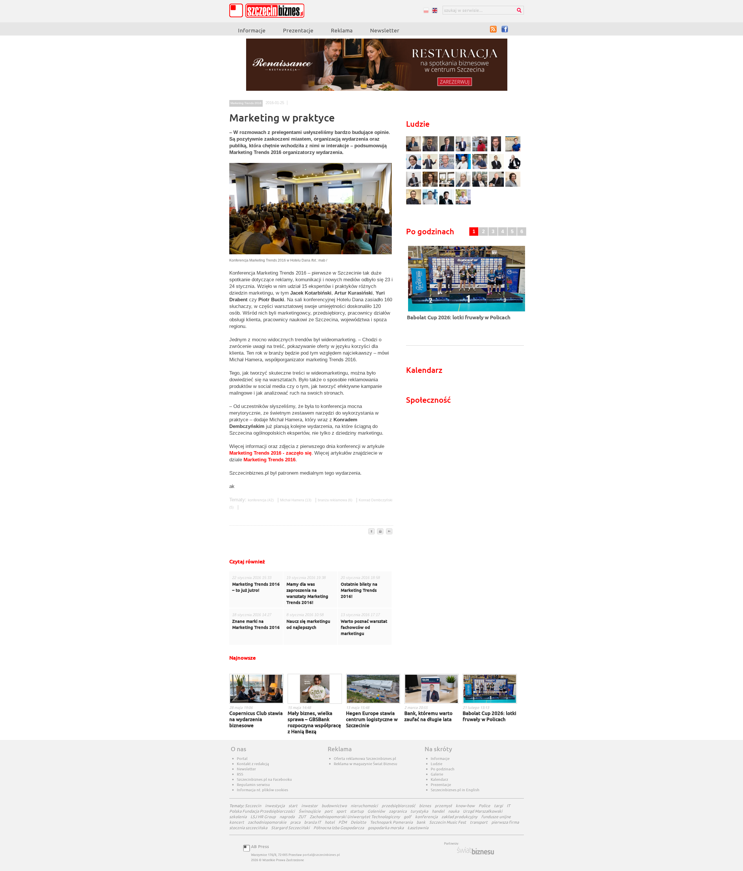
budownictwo (334, 805)
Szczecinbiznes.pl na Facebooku (264, 779)
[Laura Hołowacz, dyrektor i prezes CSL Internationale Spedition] (512, 186)
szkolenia (238, 816)
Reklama (342, 30)
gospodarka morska (386, 827)
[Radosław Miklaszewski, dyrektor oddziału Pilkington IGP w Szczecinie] (414, 203)
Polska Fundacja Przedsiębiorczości (262, 811)
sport (341, 811)
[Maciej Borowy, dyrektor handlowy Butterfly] (497, 150)
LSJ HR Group (263, 816)
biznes (425, 805)
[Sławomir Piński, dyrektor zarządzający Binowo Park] (463, 203)
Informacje (252, 30)
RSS (493, 29)
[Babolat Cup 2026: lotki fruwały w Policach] (466, 312)
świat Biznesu (476, 851)
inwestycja (275, 805)
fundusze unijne (496, 816)
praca (295, 822)
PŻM (342, 822)
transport (479, 822)
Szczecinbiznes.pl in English (455, 789)
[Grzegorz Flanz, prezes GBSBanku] (414, 150)
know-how (465, 805)
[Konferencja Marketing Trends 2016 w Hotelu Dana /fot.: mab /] (310, 255)
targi (498, 805)
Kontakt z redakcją (253, 763)
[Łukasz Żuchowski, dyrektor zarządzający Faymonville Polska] (464, 168)
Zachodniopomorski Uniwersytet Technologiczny (355, 816)
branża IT (312, 822)
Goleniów (376, 811)
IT (508, 805)
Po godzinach (443, 769)
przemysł (443, 805)
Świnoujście (310, 811)
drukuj (380, 531)
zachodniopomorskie (267, 822)
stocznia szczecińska (248, 827)
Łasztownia (417, 827)
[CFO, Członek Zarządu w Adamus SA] (431, 150)
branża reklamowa (335, 500)
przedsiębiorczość (398, 805)
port (328, 811)
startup (357, 811)
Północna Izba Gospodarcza (338, 827)
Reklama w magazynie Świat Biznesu (365, 763)
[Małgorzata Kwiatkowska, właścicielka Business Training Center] (464, 186)
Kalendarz (439, 779)
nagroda (287, 816)
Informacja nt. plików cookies (262, 789)
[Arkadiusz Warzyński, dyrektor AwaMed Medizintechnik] (497, 186)
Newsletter (384, 30)
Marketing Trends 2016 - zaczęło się (270, 453)
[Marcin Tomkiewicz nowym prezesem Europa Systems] (464, 150)
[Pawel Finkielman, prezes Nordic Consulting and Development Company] (512, 168)
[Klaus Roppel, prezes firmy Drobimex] (431, 168)
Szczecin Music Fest (447, 822)
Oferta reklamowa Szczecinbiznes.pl (365, 758)
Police (484, 805)
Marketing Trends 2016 (246, 103)
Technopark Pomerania (391, 822)
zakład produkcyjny (459, 816)
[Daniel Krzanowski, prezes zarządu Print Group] (480, 168)
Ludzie (436, 763)
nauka (453, 811)
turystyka (419, 811)
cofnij (389, 531)
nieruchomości (364, 805)
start (292, 805)
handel (438, 811)
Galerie (437, 774)
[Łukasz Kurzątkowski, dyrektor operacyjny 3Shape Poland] (414, 186)
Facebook (505, 29)
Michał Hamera (296, 500)
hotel (330, 822)
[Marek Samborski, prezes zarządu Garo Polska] (497, 168)
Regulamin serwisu (253, 784)
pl (426, 10)
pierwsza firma (505, 822)
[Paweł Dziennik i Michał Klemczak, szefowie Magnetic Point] (447, 186)
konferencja (261, 500)
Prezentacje (298, 30)
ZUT (302, 816)
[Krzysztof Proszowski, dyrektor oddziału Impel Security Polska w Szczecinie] (431, 203)
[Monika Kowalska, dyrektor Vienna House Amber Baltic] (512, 150)
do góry (371, 531)
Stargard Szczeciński (290, 827)
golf (407, 816)
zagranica (398, 811)
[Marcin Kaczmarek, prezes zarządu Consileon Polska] (447, 168)
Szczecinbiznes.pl (268, 10)
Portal (242, 758)
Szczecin (253, 805)
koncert (236, 822)
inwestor (309, 805)
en (434, 10)
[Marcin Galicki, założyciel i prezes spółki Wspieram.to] (447, 203)
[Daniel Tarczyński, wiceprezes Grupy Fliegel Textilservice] (414, 168)
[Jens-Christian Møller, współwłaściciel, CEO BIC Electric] (480, 150)
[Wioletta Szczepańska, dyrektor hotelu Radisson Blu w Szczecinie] (480, 186)
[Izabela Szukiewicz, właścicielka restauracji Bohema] (431, 186)
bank (420, 822)
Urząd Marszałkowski (482, 811)
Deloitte (358, 822)
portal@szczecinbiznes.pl (321, 854)
